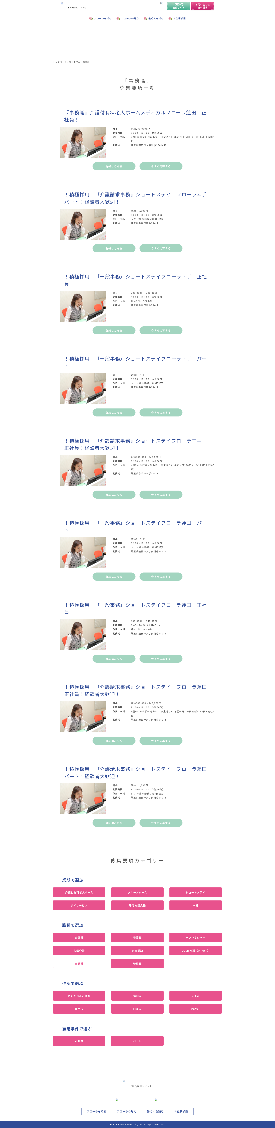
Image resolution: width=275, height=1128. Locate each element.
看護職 (137, 937)
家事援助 (137, 950)
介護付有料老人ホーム (79, 892)
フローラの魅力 (130, 18)
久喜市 (195, 996)
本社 (195, 905)
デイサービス (79, 905)
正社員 (79, 1041)
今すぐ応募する (161, 166)
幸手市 (79, 1009)
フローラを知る (103, 18)
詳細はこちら (114, 166)
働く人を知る (156, 18)
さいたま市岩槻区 (79, 996)
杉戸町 (195, 1009)
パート (137, 1041)
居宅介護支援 (137, 905)
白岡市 (137, 1009)
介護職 (79, 937)
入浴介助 (79, 950)
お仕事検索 (179, 18)
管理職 (137, 963)
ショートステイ (195, 892)
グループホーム (137, 892)
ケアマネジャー (195, 937)
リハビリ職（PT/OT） (195, 950)
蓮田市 (137, 996)
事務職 (79, 963)
